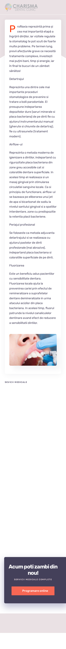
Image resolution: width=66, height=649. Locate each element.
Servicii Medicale (13, 435)
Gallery (36, 406)
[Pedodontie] (33, 461)
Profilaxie (29, 406)
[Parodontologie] (33, 516)
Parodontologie (29, 516)
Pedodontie (29, 461)
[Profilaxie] (33, 335)
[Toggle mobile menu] (60, 8)
